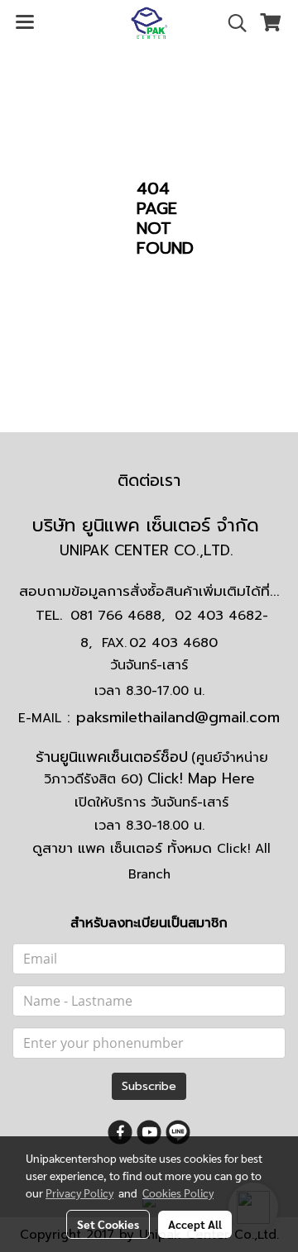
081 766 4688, (117, 616)
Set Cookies (108, 1223)
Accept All (195, 1223)
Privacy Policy (79, 1192)
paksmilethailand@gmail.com (178, 717)
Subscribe (149, 1086)
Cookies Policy (178, 1192)
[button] (231, 23)
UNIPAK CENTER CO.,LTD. (149, 550)
